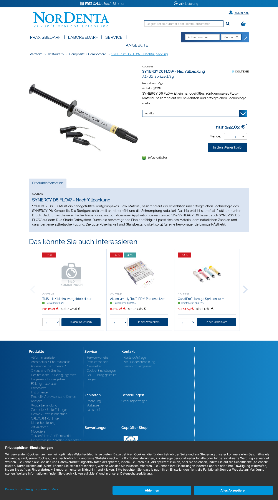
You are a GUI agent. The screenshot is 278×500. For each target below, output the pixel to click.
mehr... (147, 103)
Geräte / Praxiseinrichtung (49, 414)
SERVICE (113, 37)
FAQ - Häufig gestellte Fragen (101, 377)
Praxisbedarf (45, 37)
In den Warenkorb (227, 147)
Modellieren (39, 431)
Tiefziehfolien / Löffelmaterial (51, 436)
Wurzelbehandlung (44, 405)
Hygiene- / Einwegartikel (48, 379)
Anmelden (241, 13)
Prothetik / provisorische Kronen (53, 396)
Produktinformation (47, 184)
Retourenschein (97, 362)
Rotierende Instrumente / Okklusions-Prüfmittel (48, 368)
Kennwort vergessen (138, 366)
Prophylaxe (38, 388)
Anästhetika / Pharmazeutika (50, 362)
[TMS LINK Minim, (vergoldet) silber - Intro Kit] (71, 274)
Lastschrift (94, 409)
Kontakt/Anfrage (135, 357)
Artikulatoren (39, 427)
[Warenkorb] (244, 24)
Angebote (137, 45)
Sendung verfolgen (134, 401)
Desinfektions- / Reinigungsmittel (54, 375)
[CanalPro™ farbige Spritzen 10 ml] (207, 274)
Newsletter (94, 366)
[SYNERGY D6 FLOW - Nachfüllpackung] (83, 117)
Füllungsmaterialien (44, 383)
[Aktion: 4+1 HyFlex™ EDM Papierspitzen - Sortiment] (139, 274)
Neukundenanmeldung (139, 362)
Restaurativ (56, 54)
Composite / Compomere (87, 54)
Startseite (36, 54)
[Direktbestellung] (246, 37)
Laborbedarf (83, 37)
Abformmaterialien (43, 357)
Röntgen (37, 401)
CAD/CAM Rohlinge (45, 418)
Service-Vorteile (97, 357)
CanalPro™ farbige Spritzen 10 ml (201, 299)
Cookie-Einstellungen (101, 370)
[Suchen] (228, 24)
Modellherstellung (43, 423)
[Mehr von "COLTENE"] (240, 71)
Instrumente (39, 392)
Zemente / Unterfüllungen (49, 409)
